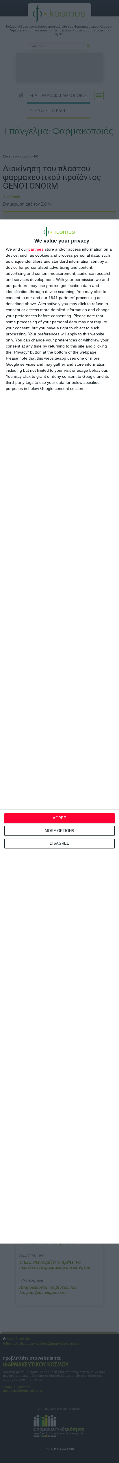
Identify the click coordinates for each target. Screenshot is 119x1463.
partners (36, 249)
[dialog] (59, 731)
